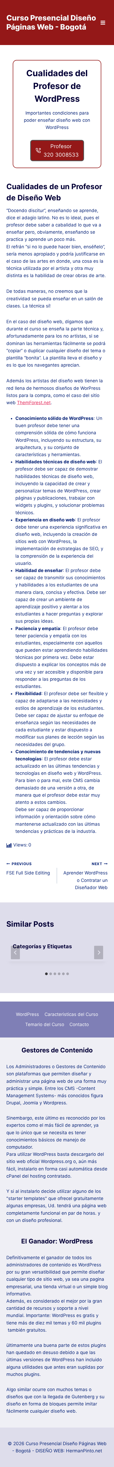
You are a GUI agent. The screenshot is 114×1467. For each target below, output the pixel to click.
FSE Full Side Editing (28, 869)
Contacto (79, 1024)
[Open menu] (103, 22)
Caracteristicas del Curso (71, 1014)
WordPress (27, 1014)
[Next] (98, 952)
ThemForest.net (34, 402)
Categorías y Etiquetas (42, 946)
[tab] (46, 973)
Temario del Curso (44, 1024)
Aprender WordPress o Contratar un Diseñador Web (85, 876)
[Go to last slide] (15, 952)
